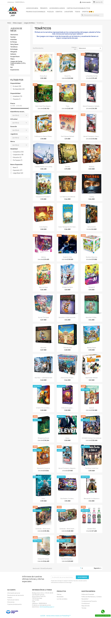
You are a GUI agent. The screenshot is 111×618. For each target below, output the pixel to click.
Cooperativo (18, 155)
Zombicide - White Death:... (43, 529)
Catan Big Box (43, 227)
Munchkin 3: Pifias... (91, 317)
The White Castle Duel (91, 468)
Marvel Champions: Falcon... (91, 136)
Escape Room (15, 56)
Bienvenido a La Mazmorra (91, 498)
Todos (77, 12)
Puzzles (50, 12)
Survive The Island (43, 317)
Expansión (17, 170)
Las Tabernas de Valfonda (67, 197)
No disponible (19, 89)
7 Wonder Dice (67, 347)
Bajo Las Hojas (43, 287)
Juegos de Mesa (32, 8)
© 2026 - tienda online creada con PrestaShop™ (55, 616)
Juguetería (68, 12)
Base (15, 167)
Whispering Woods (43, 438)
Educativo (17, 157)
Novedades (60, 596)
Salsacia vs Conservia (43, 468)
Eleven (68, 438)
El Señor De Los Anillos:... (43, 408)
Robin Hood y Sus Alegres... (43, 106)
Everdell (67, 166)
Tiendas (84, 608)
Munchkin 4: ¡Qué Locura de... (67, 317)
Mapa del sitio (86, 606)
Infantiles (13, 39)
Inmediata (17, 96)
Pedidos (9, 597)
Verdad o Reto (91, 529)
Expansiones (14, 70)
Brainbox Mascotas (91, 257)
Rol (11, 67)
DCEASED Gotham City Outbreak (91, 438)
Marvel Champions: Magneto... (67, 468)
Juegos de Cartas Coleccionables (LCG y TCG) (18, 63)
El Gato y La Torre (67, 287)
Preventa (43, 8)
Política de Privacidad (88, 594)
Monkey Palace (91, 347)
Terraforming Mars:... (67, 559)
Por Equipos (17, 160)
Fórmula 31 (92, 287)
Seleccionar (90, 48)
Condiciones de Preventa (89, 601)
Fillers (12, 59)
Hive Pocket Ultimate (92, 378)
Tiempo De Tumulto (43, 559)
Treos (67, 106)
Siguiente (98, 568)
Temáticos (14, 47)
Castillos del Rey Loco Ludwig (43, 166)
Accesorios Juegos (57, 8)
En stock (17, 86)
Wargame (13, 52)
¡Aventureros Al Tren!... (67, 378)
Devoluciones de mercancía (15, 595)
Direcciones (10, 602)
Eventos (59, 12)
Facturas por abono (13, 600)
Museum (91, 166)
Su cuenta (11, 590)
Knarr (43, 498)
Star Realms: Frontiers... (67, 498)
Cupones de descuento (14, 604)
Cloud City (67, 76)
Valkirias (43, 257)
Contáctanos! (86, 603)
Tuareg (91, 197)
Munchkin (43, 347)
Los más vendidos (62, 599)
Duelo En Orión (67, 257)
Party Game (14, 44)
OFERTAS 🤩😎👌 (88, 12)
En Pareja (13, 42)
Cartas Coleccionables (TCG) (78, 8)
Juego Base (18, 173)
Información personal (13, 593)
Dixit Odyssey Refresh (67, 136)
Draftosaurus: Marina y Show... (43, 136)
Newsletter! (85, 599)
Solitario (13, 54)
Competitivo (18, 152)
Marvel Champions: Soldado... (91, 106)
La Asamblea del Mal (91, 76)
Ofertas (59, 594)
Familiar (13, 37)
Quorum (91, 408)
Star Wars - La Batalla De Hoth (43, 378)
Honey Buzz (43, 76)
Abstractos (14, 35)
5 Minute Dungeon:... (67, 408)
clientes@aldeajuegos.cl (47, 607)
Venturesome (91, 227)
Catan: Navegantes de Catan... (67, 227)
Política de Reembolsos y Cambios (92, 596)
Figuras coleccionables (35, 12)
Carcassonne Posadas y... (43, 197)
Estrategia (14, 49)
